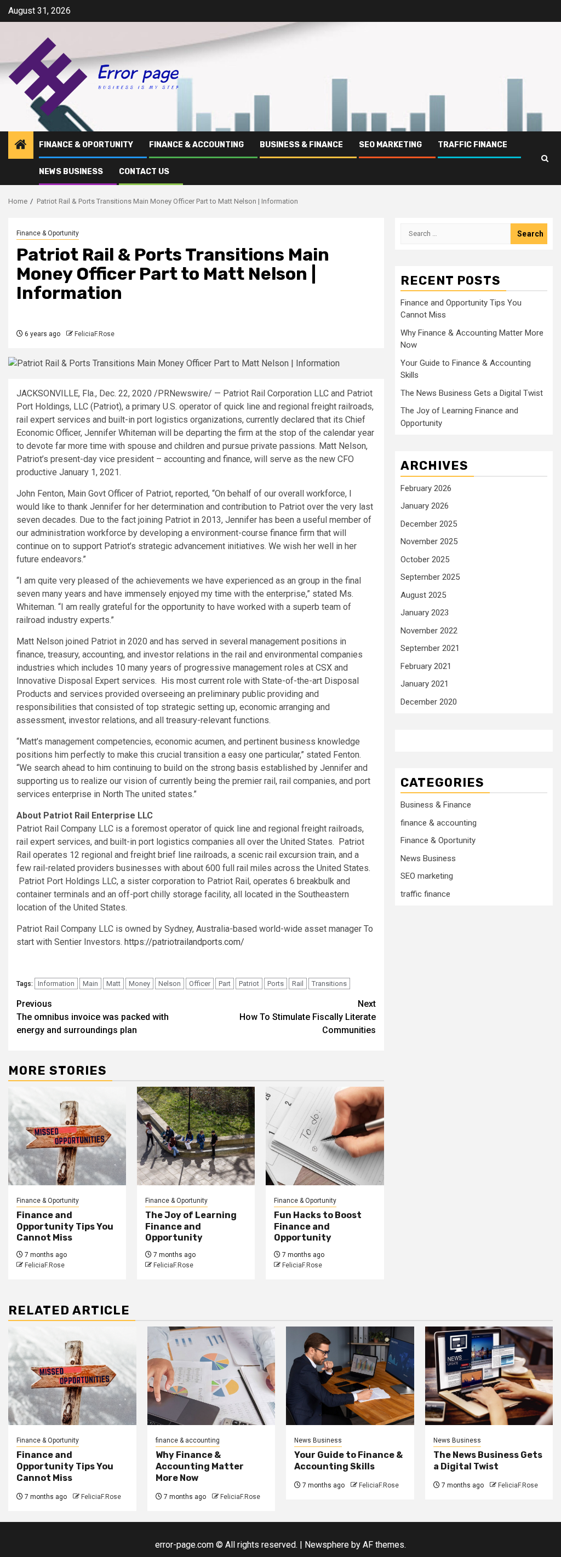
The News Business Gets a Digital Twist (471, 393)
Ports (275, 983)
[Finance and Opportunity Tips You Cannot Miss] (67, 1136)
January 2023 (424, 613)
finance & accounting (196, 144)
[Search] (545, 158)
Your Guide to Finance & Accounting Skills (348, 1461)
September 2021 (430, 648)
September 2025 (430, 577)
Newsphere (327, 1544)
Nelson (169, 983)
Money (139, 983)
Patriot (249, 983)
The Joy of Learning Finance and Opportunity (191, 1226)
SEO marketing (390, 144)
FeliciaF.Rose (95, 334)
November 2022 (428, 631)
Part (225, 983)
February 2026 (425, 488)
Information (56, 983)
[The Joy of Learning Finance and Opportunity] (196, 1136)
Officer (199, 983)
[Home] (21, 145)
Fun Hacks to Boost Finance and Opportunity (318, 1226)
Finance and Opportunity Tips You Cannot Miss (64, 1226)
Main (90, 983)
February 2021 (425, 666)
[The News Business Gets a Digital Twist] (489, 1376)
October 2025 (424, 559)
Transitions (329, 983)
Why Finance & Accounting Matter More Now (200, 1466)
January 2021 (424, 684)
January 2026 (424, 506)
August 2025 (423, 595)
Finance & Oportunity (86, 144)
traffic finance (472, 144)
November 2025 (428, 541)
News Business (71, 171)
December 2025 (428, 524)
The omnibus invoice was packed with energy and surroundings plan (92, 1017)
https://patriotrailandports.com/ (184, 942)
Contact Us (144, 171)
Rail (298, 983)
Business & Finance (301, 144)
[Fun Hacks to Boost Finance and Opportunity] (324, 1136)
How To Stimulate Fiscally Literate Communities (307, 1017)
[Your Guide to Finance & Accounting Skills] (350, 1376)
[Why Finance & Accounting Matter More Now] (211, 1376)
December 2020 (428, 702)
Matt (113, 983)
